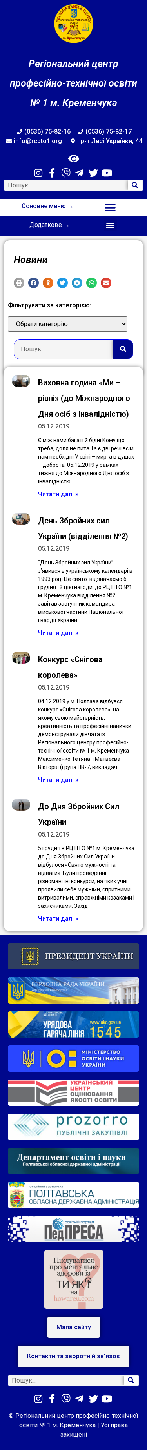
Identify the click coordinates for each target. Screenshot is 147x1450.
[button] (110, 207)
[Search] (135, 185)
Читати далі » (58, 494)
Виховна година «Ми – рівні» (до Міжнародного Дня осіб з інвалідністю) (84, 398)
